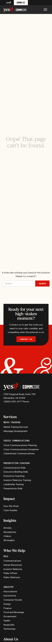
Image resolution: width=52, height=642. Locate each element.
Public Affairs (10, 573)
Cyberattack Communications (19, 453)
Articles (7, 527)
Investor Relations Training (17, 480)
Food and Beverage (13, 612)
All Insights (9, 540)
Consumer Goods (12, 599)
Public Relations (11, 577)
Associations (10, 591)
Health (6, 620)
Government (9, 616)
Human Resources (12, 565)
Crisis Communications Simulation (21, 449)
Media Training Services (15, 427)
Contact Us (26, 339)
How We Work (11, 506)
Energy (7, 604)
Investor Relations (12, 569)
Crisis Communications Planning (20, 445)
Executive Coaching (13, 476)
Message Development (15, 431)
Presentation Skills (13, 488)
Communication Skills (14, 467)
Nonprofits (8, 624)
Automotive (9, 595)
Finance (7, 608)
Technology (9, 628)
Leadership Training (13, 484)
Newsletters (9, 532)
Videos (7, 536)
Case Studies (10, 510)
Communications (12, 560)
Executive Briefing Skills (15, 471)
